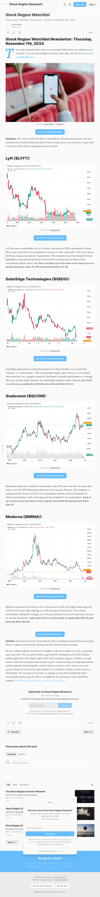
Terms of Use (41, 842)
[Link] (2, 41)
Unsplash (60, 124)
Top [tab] (8, 785)
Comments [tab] (11, 754)
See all (11, 842)
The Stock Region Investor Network (25, 791)
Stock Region (16, 24)
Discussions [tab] (24, 785)
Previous (15, 732)
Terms (50, 880)
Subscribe (79, 4)
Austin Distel (49, 124)
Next (87, 732)
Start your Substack (43, 886)
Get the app (62, 886)
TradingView (55, 230)
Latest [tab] (14, 785)
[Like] (8, 32)
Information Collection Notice (49, 713)
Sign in (92, 4)
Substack (38, 892)
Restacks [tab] (21, 754)
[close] (73, 800)
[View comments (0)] (13, 32)
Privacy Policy (58, 844)
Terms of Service (65, 839)
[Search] (64, 4)
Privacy (44, 880)
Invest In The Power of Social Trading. (21, 795)
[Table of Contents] (2, 448)
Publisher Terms (59, 877)
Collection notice (61, 880)
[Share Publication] (70, 4)
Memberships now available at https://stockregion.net (40, 680)
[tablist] (16, 754)
